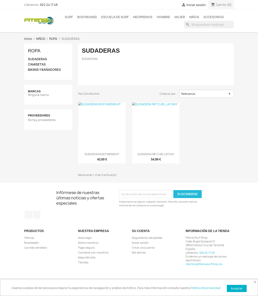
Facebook (28, 214)
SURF (69, 17)
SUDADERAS (37, 59)
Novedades (31, 242)
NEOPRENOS (142, 17)
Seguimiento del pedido (147, 238)
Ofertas (29, 238)
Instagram (36, 214)
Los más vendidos (35, 247)
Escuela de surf (115, 17)
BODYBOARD (87, 17)
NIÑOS (194, 17)
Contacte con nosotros (93, 252)
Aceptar (237, 288)
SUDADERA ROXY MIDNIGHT (102, 154)
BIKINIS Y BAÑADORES (44, 70)
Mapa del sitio (87, 257)
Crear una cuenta (143, 247)
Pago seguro (86, 247)
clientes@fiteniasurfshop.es (204, 264)
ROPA (34, 50)
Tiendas (83, 262)
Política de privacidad (205, 288)
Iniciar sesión (140, 242)
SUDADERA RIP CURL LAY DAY (155, 154)
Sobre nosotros (88, 242)
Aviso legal (84, 238)
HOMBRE (163, 17)
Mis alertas (139, 252)
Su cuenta (141, 231)
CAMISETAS (37, 64)
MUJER (180, 17)
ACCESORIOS (213, 17)
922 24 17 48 (49, 5)
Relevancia (206, 94)
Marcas (34, 91)
